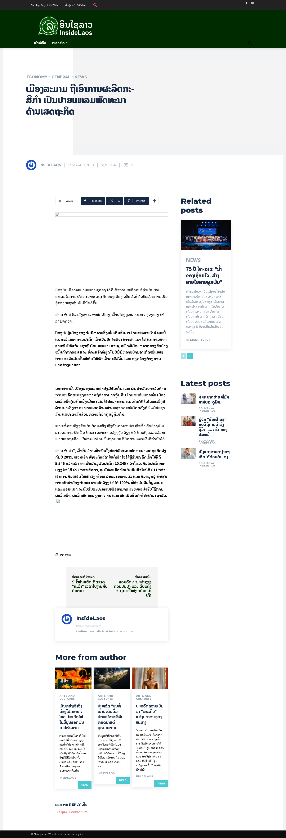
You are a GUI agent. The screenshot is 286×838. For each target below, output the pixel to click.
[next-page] (190, 356)
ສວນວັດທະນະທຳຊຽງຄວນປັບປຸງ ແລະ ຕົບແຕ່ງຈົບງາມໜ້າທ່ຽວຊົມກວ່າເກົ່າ (132, 588)
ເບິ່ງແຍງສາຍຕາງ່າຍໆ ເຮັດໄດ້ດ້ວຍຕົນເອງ (214, 454)
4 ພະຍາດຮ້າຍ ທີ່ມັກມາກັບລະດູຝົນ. (214, 399)
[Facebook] (246, 3)
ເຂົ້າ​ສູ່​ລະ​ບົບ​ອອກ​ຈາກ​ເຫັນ (72, 811)
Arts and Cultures (67, 697)
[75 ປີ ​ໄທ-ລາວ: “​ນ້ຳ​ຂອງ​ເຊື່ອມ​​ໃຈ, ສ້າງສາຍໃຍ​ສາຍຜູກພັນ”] (206, 235)
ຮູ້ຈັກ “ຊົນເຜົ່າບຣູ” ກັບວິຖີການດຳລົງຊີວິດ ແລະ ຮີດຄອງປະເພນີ (213, 427)
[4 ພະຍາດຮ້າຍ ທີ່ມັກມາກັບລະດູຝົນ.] (188, 398)
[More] (154, 201)
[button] (95, 5)
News (81, 77)
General (61, 77)
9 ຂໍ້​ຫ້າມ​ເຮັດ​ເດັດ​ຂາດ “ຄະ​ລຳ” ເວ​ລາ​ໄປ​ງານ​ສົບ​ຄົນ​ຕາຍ (90, 586)
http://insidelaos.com (88, 625)
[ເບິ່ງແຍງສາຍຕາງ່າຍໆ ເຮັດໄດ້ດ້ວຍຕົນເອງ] (188, 453)
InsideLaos (50, 165)
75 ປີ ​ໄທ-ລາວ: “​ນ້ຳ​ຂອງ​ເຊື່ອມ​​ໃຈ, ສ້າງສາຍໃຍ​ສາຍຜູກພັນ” (204, 275)
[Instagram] (252, 3)
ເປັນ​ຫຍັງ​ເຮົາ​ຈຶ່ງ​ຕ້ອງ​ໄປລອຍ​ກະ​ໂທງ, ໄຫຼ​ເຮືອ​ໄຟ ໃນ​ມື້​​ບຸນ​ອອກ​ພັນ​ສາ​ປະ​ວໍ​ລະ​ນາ (71, 716)
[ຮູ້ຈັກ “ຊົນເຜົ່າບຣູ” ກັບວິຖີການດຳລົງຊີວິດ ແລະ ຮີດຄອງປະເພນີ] (188, 421)
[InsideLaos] (32, 165)
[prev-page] (183, 356)
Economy (37, 77)
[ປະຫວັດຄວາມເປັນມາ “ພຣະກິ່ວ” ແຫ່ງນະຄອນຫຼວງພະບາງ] (150, 678)
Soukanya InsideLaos (207, 409)
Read (84, 784)
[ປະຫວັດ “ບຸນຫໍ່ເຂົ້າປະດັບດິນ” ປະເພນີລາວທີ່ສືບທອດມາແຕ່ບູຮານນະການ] (112, 678)
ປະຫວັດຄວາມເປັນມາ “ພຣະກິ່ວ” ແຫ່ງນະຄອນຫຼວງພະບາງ (150, 714)
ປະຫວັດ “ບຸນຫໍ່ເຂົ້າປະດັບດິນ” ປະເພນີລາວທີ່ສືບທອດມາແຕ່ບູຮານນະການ (111, 716)
